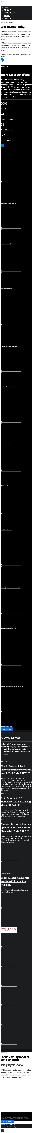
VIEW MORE (7, 729)
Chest (10, 54)
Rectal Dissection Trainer (6, 530)
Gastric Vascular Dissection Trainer (9, 628)
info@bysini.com (12, 1065)
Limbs (25, 54)
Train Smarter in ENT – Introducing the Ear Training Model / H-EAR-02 (16, 801)
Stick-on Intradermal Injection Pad (8, 203)
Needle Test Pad (4, 485)
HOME (7, 7)
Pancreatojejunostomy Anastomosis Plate (10, 588)
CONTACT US (8, 1121)
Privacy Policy (12, 1124)
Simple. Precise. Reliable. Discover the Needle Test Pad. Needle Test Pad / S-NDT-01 (16, 770)
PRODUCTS (9, 13)
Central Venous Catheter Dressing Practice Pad (12, 686)
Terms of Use (4, 1124)
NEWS (6, 15)
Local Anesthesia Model (6, 288)
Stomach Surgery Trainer (6, 726)
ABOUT (7, 10)
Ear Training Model (5, 445)
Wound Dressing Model (6, 244)
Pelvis (21, 54)
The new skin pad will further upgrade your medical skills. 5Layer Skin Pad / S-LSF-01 (16, 827)
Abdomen (16, 54)
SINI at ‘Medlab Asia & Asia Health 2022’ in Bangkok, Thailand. (15, 881)
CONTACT (9, 18)
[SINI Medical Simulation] (16, 3)
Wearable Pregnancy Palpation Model (9, 346)
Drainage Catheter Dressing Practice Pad (10, 387)
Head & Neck (4, 54)
